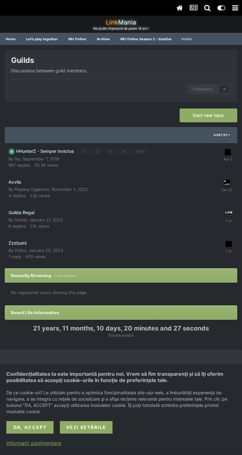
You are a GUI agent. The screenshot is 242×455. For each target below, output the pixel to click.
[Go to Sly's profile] (227, 152)
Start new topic (208, 115)
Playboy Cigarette (31, 189)
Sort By (221, 135)
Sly (17, 158)
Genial (20, 219)
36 (139, 151)
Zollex (20, 250)
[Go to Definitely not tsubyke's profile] (228, 213)
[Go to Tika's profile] (226, 183)
